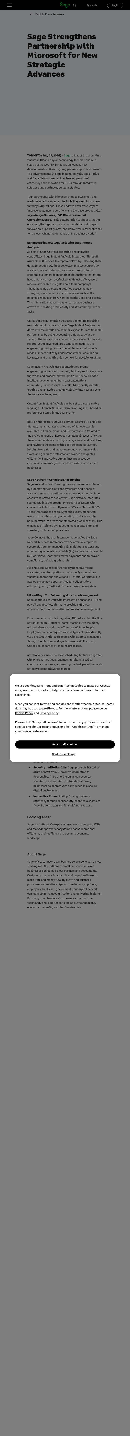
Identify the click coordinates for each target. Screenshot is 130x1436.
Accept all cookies (65, 744)
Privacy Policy (49, 713)
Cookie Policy (24, 713)
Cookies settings (63, 754)
